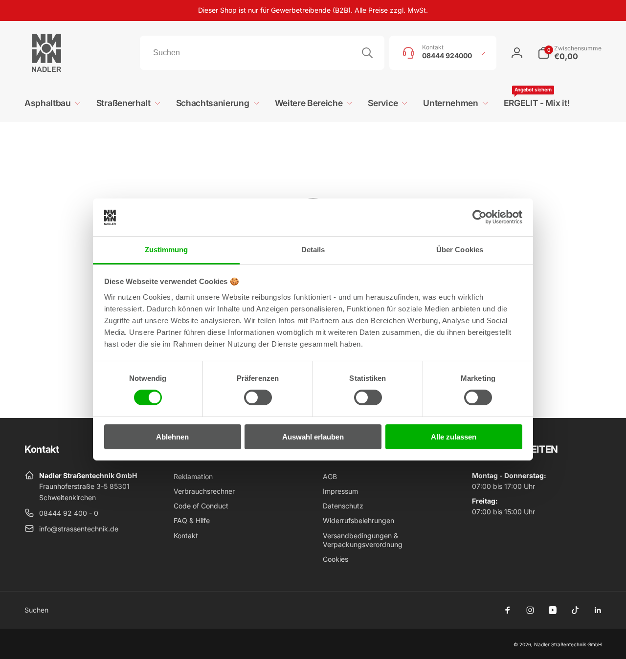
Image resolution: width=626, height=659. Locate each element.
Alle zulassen (453, 437)
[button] (569, 52)
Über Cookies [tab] (459, 249)
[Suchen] (367, 53)
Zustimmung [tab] (166, 249)
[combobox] (262, 53)
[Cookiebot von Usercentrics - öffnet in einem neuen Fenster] (479, 217)
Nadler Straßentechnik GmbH (568, 644)
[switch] (258, 397)
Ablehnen (172, 437)
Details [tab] (313, 249)
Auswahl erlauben (313, 437)
